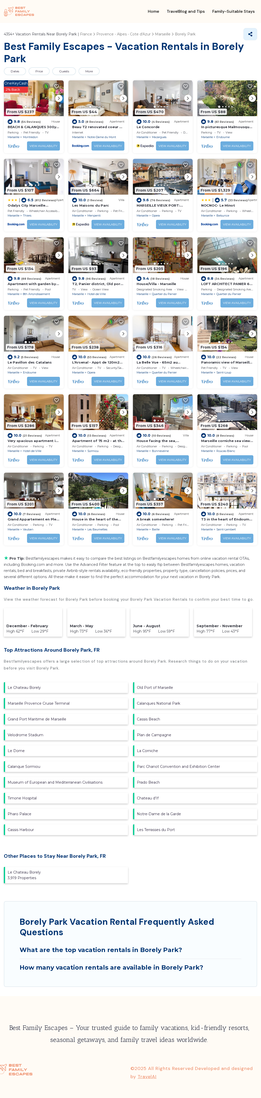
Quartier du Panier (164, 294)
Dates (15, 71)
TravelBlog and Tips (186, 11)
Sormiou (93, 451)
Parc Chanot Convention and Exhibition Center (178, 766)
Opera (156, 215)
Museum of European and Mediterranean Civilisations (55, 782)
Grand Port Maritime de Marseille (37, 719)
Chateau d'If (148, 798)
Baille (156, 529)
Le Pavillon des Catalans (30, 362)
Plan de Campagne (154, 735)
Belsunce (222, 215)
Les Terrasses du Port (156, 829)
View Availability (43, 146)
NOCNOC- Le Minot (218, 205)
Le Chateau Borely (24, 687)
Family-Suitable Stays (233, 11)
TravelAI (147, 1077)
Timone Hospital (22, 798)
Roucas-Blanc (225, 451)
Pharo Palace (19, 814)
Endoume (223, 137)
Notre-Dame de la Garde (159, 814)
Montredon (30, 137)
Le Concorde (148, 127)
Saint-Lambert (226, 529)
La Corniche (147, 750)
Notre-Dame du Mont (101, 137)
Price (39, 71)
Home (153, 11)
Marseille (13, 137)
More (89, 71)
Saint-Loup (223, 372)
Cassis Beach (148, 719)
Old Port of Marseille (155, 687)
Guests (64, 71)
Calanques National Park (158, 703)
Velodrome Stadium (25, 735)
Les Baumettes (97, 529)
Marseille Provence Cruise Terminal (39, 703)
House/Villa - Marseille (156, 284)
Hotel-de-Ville (96, 294)
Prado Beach (148, 782)
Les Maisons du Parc (90, 205)
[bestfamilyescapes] (19, 11)
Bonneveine (160, 451)
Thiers (27, 215)
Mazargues (159, 137)
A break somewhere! (155, 519)
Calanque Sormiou (24, 766)
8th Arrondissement (36, 294)
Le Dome (16, 750)
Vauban (28, 529)
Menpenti (94, 215)
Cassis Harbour (21, 829)
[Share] (250, 34)
